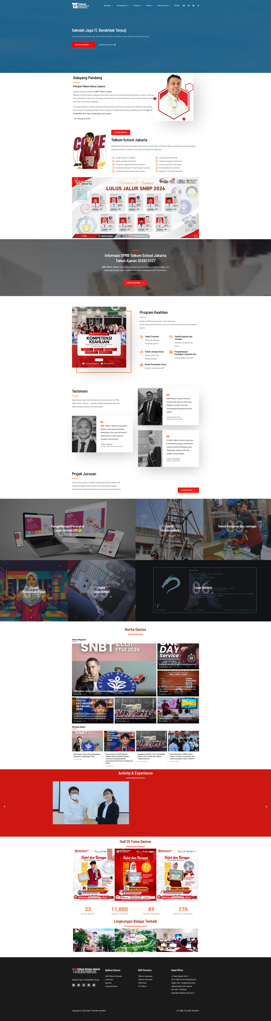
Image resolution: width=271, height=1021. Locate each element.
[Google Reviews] (83, 985)
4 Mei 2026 (164, 694)
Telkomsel (142, 983)
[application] (112, 5)
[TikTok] (198, 5)
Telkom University (145, 979)
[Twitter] (188, 5)
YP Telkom (142, 986)
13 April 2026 (122, 721)
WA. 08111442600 (179, 989)
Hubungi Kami (163, 5)
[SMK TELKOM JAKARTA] (80, 5)
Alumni (149, 5)
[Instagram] (193, 5)
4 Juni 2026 (78, 694)
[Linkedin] (88, 985)
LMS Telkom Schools (113, 976)
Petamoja (109, 979)
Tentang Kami (121, 5)
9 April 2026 (164, 721)
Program (136, 5)
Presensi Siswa (111, 986)
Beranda (107, 5)
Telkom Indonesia (145, 976)
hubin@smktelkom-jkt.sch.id (182, 993)
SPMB (176, 5)
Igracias (108, 983)
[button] (4, 806)
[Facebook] (184, 5)
